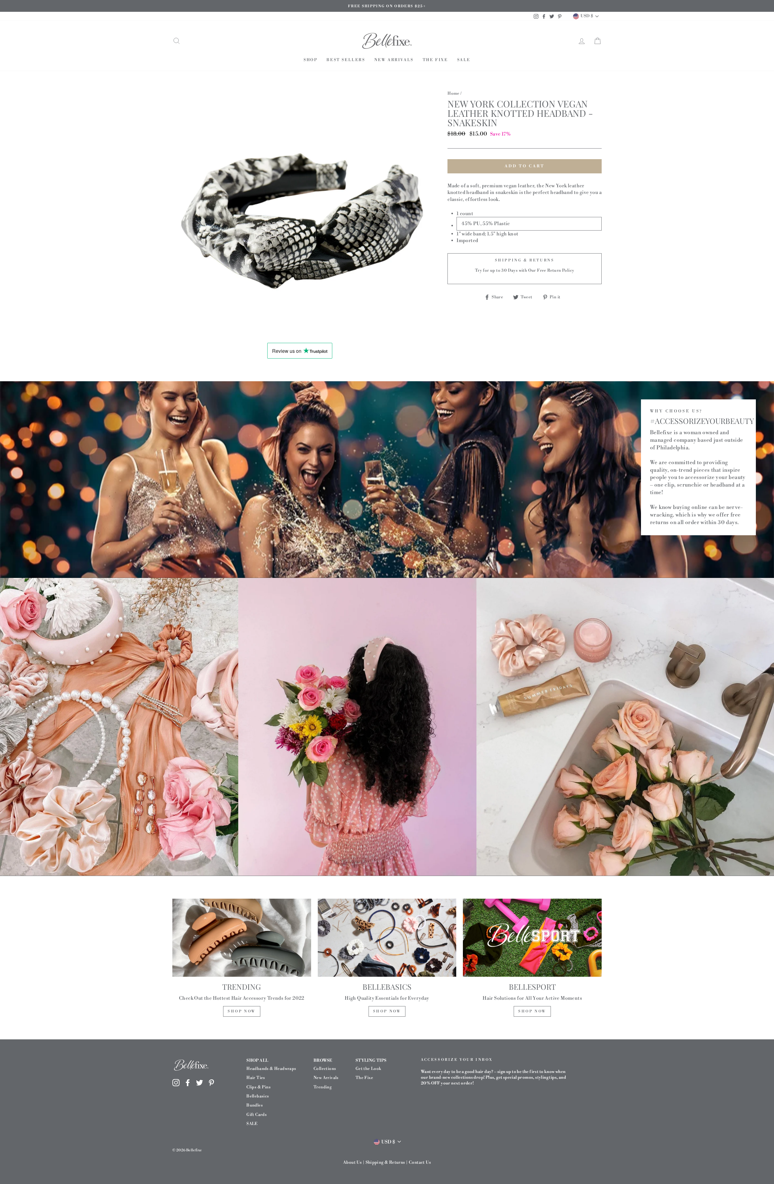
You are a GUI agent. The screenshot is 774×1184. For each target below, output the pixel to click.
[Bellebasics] (387, 938)
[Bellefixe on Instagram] (176, 1082)
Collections (325, 1068)
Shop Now (242, 1011)
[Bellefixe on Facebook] (187, 1082)
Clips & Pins (258, 1087)
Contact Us (420, 1162)
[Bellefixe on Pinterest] (211, 1082)
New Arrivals (394, 59)
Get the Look (368, 1068)
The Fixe (435, 59)
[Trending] (241, 938)
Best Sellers (346, 59)
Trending (323, 1087)
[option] (387, 6)
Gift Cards (256, 1114)
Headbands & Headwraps (271, 1068)
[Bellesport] (532, 938)
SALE (463, 59)
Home (453, 93)
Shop (310, 59)
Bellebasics (257, 1096)
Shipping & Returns (385, 1162)
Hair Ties (255, 1077)
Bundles (254, 1105)
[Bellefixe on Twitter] (199, 1082)
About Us (352, 1162)
